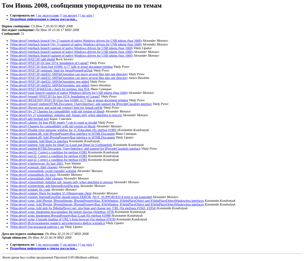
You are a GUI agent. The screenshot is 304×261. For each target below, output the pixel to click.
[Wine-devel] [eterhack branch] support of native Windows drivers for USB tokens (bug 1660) (71, 48)
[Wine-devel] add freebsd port (29, 119)
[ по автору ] (70, 15)
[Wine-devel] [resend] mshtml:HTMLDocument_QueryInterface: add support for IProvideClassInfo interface (81, 104)
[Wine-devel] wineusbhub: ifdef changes (36, 178)
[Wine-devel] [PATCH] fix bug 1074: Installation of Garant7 (49, 63)
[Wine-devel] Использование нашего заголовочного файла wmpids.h (57, 223)
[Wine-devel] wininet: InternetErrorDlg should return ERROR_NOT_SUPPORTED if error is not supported (81, 197)
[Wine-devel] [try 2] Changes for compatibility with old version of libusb (57, 111)
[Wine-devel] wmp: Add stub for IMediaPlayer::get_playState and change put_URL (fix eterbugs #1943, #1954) (83, 208)
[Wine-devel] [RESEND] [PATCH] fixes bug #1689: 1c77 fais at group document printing (69, 100)
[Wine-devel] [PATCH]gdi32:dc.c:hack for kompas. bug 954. (50, 89)
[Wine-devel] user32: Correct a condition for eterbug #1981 (48, 152)
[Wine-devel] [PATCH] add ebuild (32, 59)
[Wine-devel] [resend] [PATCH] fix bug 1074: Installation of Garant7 (55, 96)
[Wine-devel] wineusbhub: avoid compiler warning (43, 171)
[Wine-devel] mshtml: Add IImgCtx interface (39, 141)
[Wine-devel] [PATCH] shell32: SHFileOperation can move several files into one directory (69, 74)
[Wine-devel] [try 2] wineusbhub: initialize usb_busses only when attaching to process (66, 115)
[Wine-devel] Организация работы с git (37, 227)
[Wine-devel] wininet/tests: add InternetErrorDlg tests (44, 186)
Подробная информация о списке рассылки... (43, 19)
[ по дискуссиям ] (48, 15)
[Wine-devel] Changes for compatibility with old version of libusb (53, 126)
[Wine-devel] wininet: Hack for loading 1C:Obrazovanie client (50, 193)
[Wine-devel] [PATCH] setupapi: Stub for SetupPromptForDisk (51, 70)
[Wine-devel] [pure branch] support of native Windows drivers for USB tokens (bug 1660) (69, 93)
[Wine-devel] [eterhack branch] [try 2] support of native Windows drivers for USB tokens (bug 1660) (76, 40)
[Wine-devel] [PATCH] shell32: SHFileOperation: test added (49, 81)
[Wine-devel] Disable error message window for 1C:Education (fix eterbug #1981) (63, 130)
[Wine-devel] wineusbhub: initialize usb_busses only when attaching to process (61, 182)
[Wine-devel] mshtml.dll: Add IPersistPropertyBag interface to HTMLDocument (62, 133)
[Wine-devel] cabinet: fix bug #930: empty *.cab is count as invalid (53, 122)
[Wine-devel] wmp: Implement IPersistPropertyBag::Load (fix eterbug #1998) (60, 215)
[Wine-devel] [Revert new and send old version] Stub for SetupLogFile (56, 107)
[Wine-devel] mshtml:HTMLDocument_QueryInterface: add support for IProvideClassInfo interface (75, 148)
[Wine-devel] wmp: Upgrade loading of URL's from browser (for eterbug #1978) (63, 219)
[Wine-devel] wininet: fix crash (30, 189)
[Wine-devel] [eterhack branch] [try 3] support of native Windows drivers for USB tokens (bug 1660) (76, 44)
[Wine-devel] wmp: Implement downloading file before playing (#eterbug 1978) (62, 212)
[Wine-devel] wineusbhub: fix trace (33, 174)
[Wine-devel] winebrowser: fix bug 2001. (37, 163)
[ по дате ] (87, 15)
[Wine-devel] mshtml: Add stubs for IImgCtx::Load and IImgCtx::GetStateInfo (61, 145)
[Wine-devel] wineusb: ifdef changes (34, 167)
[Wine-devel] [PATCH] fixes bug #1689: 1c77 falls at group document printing (61, 66)
